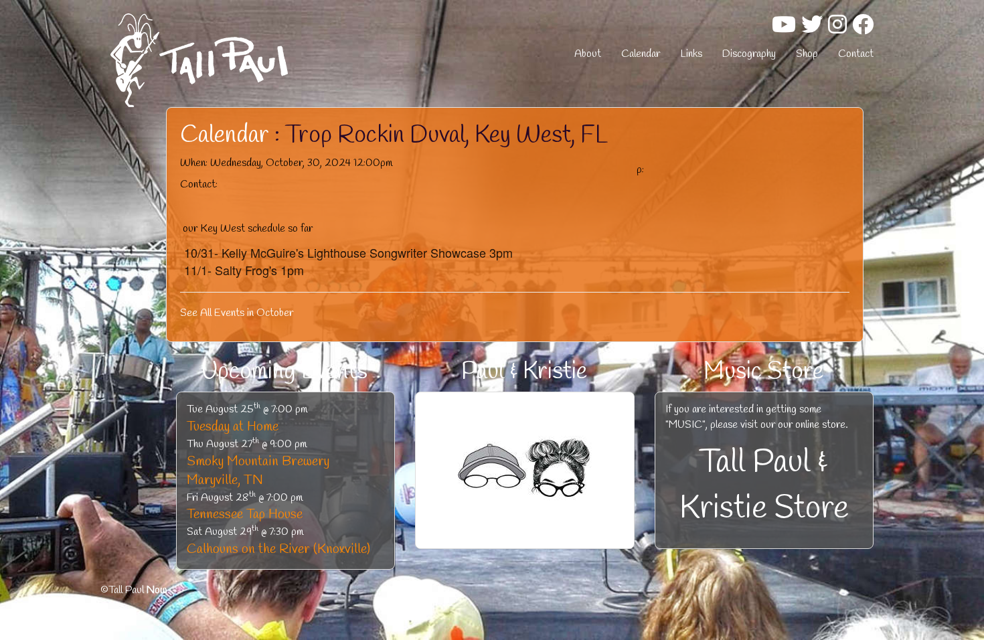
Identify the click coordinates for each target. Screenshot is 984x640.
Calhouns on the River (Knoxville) (278, 549)
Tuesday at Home (232, 427)
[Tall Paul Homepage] (230, 60)
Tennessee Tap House (245, 514)
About (587, 54)
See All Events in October (236, 313)
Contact (856, 54)
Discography (749, 54)
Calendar (640, 54)
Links (691, 54)
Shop (807, 54)
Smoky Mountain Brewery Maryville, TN (258, 471)
